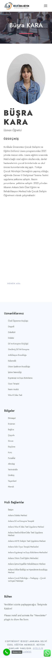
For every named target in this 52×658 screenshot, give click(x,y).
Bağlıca (11, 429)
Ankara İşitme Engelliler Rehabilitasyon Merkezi (26, 564)
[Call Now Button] (6, 652)
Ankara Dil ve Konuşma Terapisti (21, 521)
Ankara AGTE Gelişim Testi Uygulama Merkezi (27, 541)
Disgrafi (11, 326)
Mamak (11, 486)
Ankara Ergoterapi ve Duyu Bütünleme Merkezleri (28, 552)
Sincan (10, 441)
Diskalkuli (11, 332)
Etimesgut (12, 418)
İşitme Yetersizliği (14, 372)
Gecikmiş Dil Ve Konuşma (18, 349)
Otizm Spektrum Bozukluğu (19, 366)
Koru (10, 452)
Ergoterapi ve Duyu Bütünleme (20, 378)
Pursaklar (11, 458)
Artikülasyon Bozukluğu (17, 355)
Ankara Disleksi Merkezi (17, 515)
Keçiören (11, 446)
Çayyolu (11, 435)
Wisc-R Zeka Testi (15, 395)
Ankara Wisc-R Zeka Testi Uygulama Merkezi (26, 526)
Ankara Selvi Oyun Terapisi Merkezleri (23, 546)
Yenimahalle (12, 469)
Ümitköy (11, 475)
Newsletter (40, 615)
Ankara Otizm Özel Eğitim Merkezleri (23, 558)
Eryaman (11, 423)
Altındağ (11, 463)
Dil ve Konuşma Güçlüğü (18, 343)
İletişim (10, 509)
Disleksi (11, 338)
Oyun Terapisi (13, 383)
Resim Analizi (13, 389)
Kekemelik (12, 360)
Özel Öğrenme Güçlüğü (18, 320)
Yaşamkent (12, 481)
